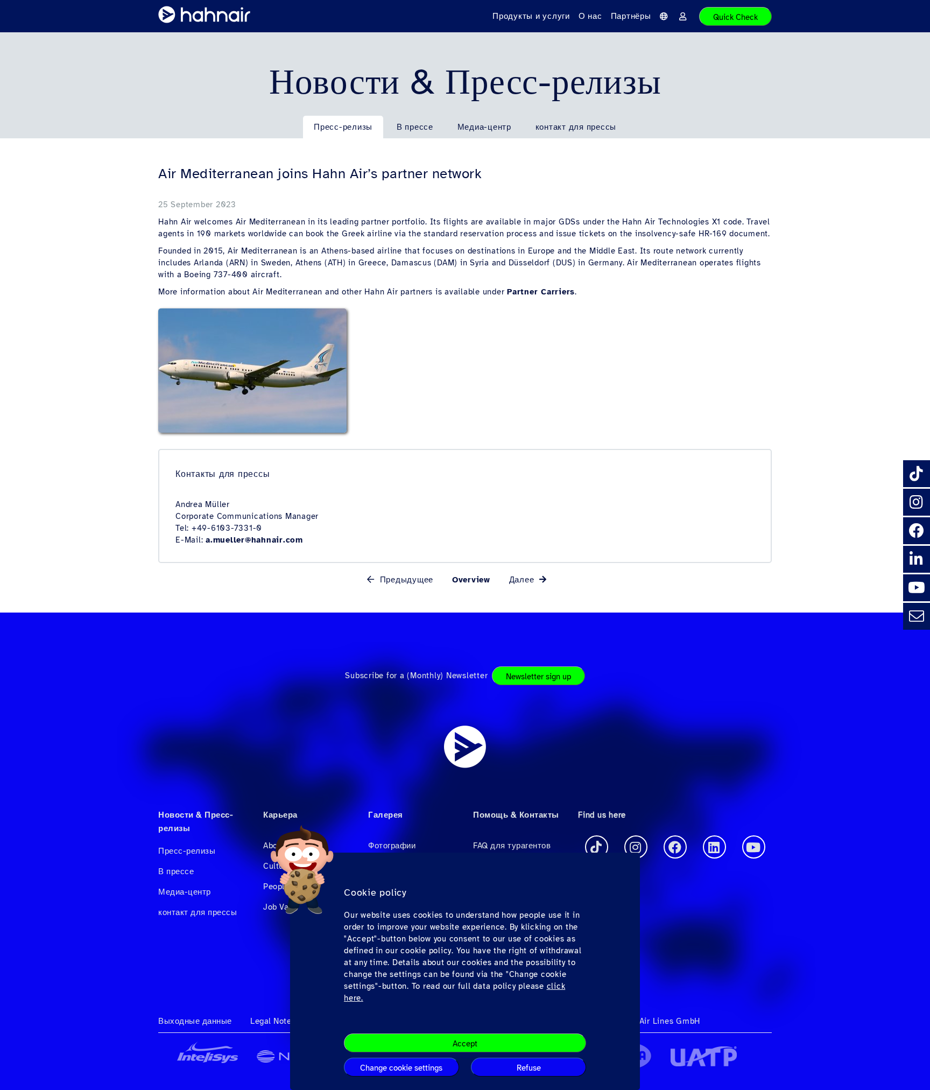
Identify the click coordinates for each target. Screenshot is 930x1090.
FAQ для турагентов (512, 845)
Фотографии (391, 845)
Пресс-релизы (343, 127)
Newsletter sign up (538, 676)
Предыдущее (405, 580)
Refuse (529, 1068)
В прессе (415, 127)
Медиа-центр (484, 127)
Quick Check (735, 17)
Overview (471, 580)
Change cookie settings (401, 1068)
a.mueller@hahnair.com (254, 540)
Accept (465, 1044)
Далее (523, 580)
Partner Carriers (541, 292)
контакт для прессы (576, 127)
